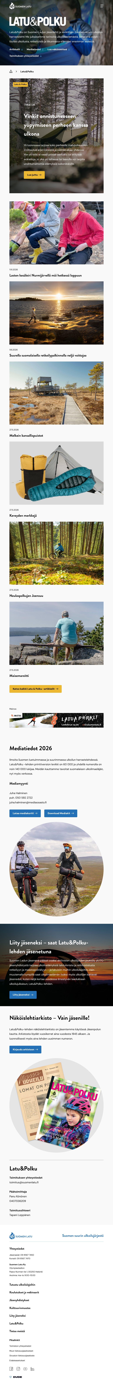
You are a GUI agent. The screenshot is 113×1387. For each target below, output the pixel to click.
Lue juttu (32, 174)
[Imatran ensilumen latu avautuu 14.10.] (56, 726)
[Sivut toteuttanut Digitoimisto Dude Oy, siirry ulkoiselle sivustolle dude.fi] (15, 1377)
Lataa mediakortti (23, 813)
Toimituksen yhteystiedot (24, 55)
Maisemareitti (19, 675)
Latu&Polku (16, 1323)
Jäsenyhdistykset (19, 1300)
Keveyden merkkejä (23, 515)
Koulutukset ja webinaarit (24, 1292)
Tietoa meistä (17, 1331)
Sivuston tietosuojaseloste (21, 1355)
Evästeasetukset (17, 1360)
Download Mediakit (59, 813)
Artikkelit (14, 49)
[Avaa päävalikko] (101, 5)
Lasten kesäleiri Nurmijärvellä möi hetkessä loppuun (45, 275)
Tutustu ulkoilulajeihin (22, 1284)
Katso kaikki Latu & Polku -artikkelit (34, 688)
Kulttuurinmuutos (19, 1308)
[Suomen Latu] (20, 8)
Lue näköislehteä (57, 49)
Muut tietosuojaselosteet (21, 1351)
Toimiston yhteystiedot (20, 1346)
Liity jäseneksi (21, 994)
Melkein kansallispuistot (26, 435)
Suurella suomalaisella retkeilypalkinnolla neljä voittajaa (48, 355)
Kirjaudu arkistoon (23, 1049)
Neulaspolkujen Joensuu (26, 595)
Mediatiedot (34, 49)
